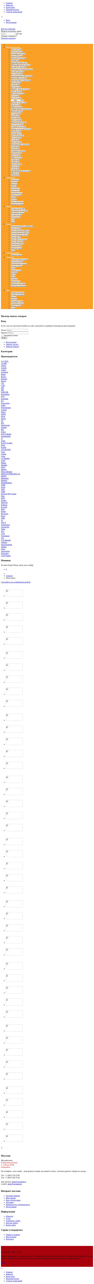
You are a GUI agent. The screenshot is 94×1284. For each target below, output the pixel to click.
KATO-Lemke (6, 443)
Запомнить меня (11, 335)
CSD (3, 385)
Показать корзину (8, 38)
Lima (3, 456)
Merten (3, 469)
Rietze (3, 511)
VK (2, 538)
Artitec (3, 370)
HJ (2, 421)
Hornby (4, 427)
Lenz (3, 452)
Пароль (4, 333)
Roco (3, 516)
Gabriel (4, 410)
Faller (3, 405)
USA (3, 534)
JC (2, 439)
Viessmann (5, 536)
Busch (3, 381)
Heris (3, 416)
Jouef (3, 441)
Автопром (5, 551)
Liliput (3, 454)
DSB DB (4, 392)
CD (2, 383)
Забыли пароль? (12, 347)
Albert (3, 366)
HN (2, 423)
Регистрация (11, 342)
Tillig (3, 529)
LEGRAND (6, 450)
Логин (3, 330)
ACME (4, 363)
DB (2, 388)
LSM (3, 461)
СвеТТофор (6, 556)
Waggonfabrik (6, 545)
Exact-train (5, 403)
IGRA (3, 432)
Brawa (3, 377)
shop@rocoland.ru (19, 1182)
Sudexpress (5, 525)
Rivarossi (4, 514)
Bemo (3, 374)
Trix (2, 531)
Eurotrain (4, 399)
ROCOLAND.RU (8, 29)
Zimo (3, 549)
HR (2, 430)
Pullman (4, 505)
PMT (3, 498)
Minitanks (5, 478)
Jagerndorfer (6, 436)
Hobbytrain (5, 425)
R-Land (4, 507)
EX (2, 401)
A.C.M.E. (5, 361)
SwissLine (5, 527)
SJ (2, 520)
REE (3, 509)
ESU (3, 397)
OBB (3, 492)
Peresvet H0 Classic (8, 494)
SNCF (3, 523)
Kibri (3, 445)
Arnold (3, 368)
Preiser (3, 500)
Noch (3, 487)
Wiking (4, 547)
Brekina (4, 379)
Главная (9, 576)
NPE (3, 489)
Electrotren (5, 394)
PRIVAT (4, 503)
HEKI (3, 414)
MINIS (3, 476)
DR (2, 390)
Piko (3, 496)
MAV (3, 467)
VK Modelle (6, 540)
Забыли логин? (12, 344)
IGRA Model (6, 434)
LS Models (5, 458)
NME (3, 485)
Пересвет (5, 553)
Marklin (4, 465)
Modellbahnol (6, 483)
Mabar (3, 463)
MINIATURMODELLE (10, 474)
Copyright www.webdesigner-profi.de (15, 582)
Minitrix (4, 481)
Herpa (3, 419)
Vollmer (4, 542)
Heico (3, 412)
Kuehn (3, 447)
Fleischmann (6, 408)
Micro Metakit (6, 472)
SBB (3, 518)
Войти (4, 338)
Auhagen (4, 372)
